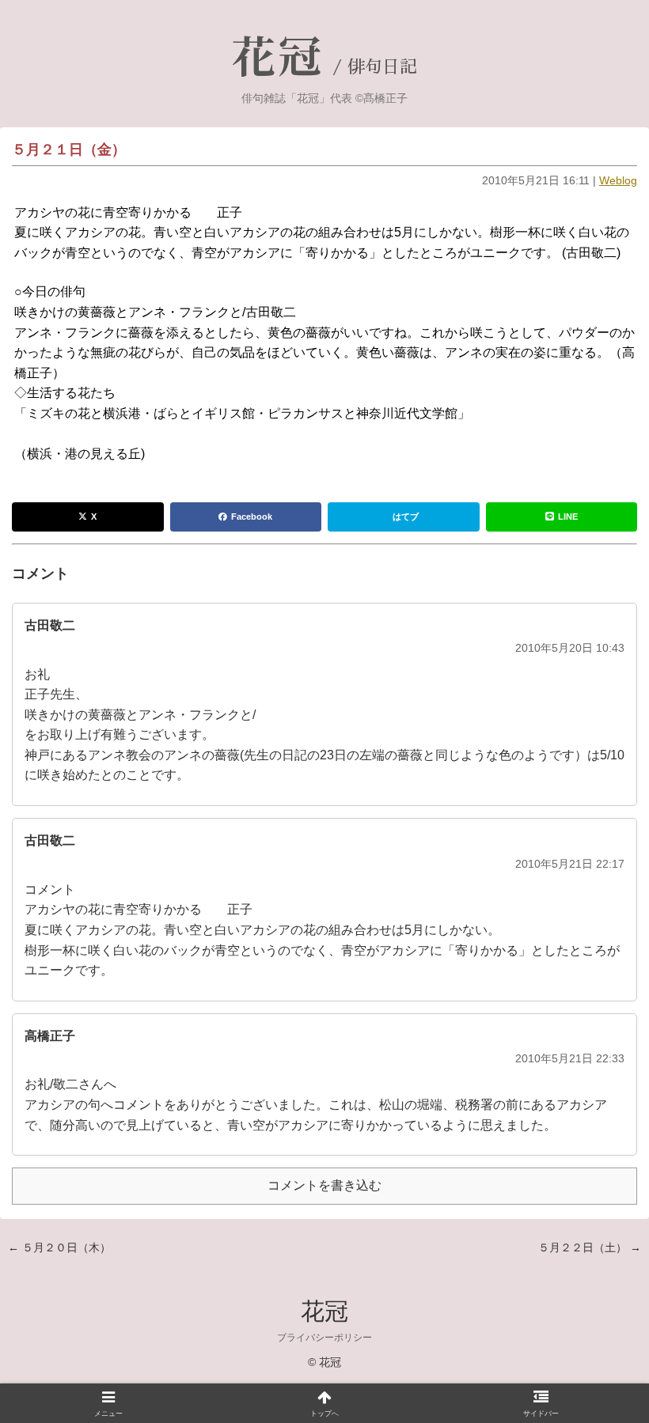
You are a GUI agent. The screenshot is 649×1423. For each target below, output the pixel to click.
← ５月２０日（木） (59, 1247)
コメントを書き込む (324, 1185)
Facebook (251, 516)
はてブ (406, 516)
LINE (568, 516)
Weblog (618, 180)
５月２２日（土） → (589, 1247)
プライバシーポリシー (324, 1337)
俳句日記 (382, 67)
